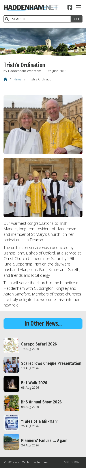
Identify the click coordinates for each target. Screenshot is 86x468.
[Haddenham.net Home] (31, 14)
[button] (78, 7)
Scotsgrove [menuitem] (72, 462)
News (17, 79)
